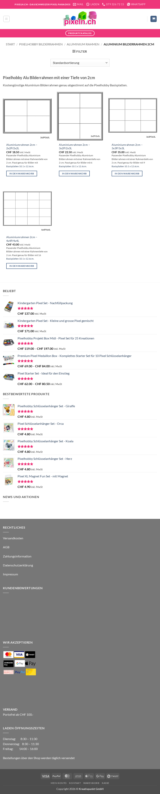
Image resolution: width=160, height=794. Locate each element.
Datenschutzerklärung (18, 565)
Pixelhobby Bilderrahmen (41, 44)
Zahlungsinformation (17, 556)
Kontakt (75, 783)
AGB (6, 547)
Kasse (105, 783)
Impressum (10, 574)
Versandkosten (13, 538)
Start (10, 44)
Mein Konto (59, 783)
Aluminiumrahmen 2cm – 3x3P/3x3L (127, 146)
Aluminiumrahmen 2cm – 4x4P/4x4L (21, 238)
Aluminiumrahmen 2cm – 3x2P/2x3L (74, 146)
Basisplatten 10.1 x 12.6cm (20, 166)
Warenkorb (91, 783)
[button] (6, 19)
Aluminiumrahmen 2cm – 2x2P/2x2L (21, 146)
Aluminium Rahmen (83, 44)
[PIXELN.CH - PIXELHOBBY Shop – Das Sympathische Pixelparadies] (80, 19)
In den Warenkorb (21, 173)
